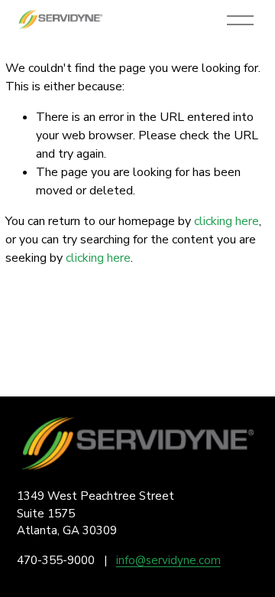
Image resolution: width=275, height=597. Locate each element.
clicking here (226, 221)
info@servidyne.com (168, 560)
